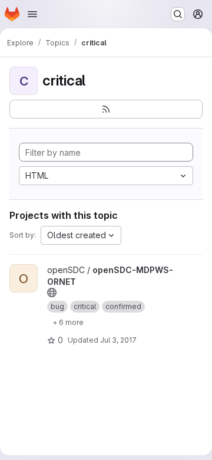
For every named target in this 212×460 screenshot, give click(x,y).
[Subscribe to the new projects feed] (106, 109)
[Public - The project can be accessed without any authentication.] (52, 292)
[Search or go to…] (178, 14)
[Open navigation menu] (32, 14)
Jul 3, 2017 (118, 340)
